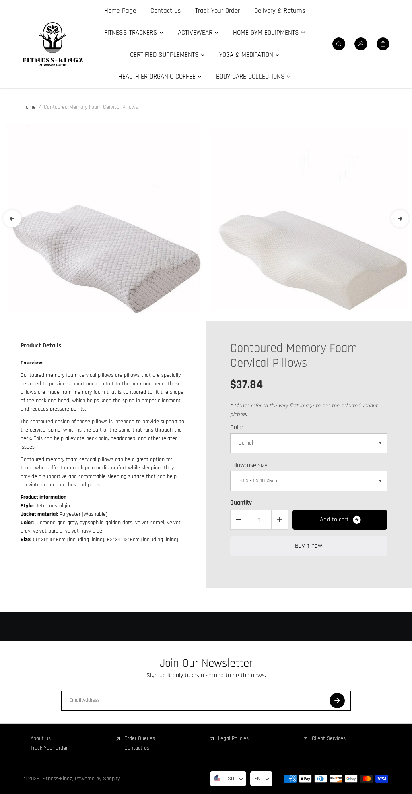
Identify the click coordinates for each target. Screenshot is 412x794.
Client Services (329, 738)
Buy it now (308, 546)
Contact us (165, 10)
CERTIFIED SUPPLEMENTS (164, 54)
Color (236, 427)
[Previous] (12, 218)
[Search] (338, 43)
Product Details (41, 345)
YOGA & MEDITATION (246, 54)
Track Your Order (217, 10)
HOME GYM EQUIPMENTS (266, 32)
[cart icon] (383, 43)
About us (41, 738)
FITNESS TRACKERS (130, 32)
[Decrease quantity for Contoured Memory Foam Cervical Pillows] (238, 520)
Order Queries (139, 738)
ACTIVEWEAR (195, 32)
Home (29, 107)
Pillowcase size (249, 465)
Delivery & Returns (279, 10)
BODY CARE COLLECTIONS (250, 76)
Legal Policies (233, 738)
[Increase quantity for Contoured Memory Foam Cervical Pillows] (279, 520)
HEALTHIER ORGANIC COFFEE (157, 76)
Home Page (120, 10)
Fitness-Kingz (57, 778)
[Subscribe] (337, 700)
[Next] (400, 218)
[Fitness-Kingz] (53, 44)
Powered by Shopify (97, 778)
